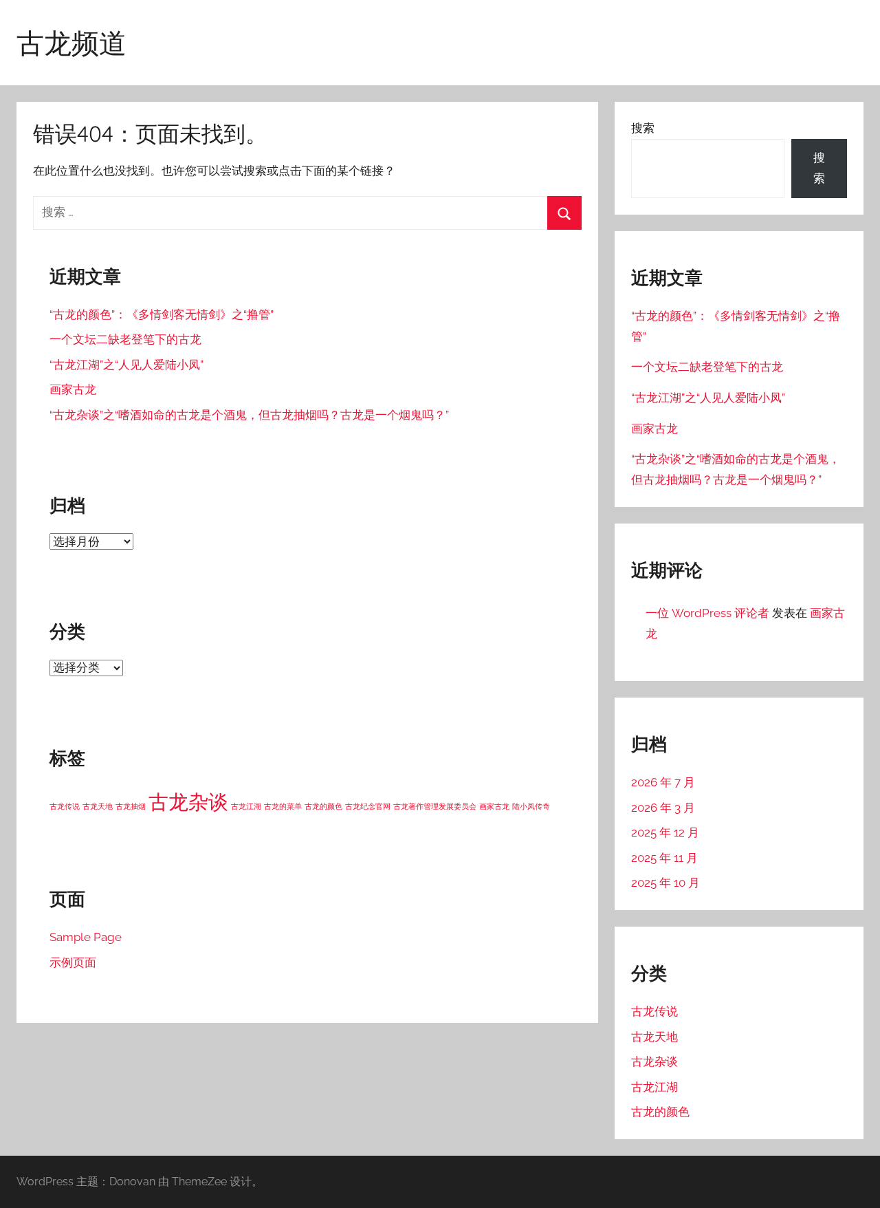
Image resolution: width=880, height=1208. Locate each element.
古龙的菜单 (283, 806)
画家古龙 (73, 389)
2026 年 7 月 (663, 782)
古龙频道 (71, 42)
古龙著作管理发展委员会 (434, 806)
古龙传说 (65, 806)
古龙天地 (97, 806)
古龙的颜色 (323, 806)
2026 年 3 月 (663, 808)
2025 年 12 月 (665, 832)
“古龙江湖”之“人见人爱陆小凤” (127, 364)
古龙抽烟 (131, 806)
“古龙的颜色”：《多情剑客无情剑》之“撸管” (162, 314)
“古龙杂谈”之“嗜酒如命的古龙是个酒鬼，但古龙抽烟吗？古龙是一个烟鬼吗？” (249, 415)
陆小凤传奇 (531, 806)
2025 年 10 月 (665, 882)
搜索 (642, 128)
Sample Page (86, 937)
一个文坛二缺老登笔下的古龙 (125, 339)
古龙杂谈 (188, 802)
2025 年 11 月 (664, 858)
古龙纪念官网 (367, 806)
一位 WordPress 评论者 (707, 613)
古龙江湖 (246, 806)
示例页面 (73, 962)
